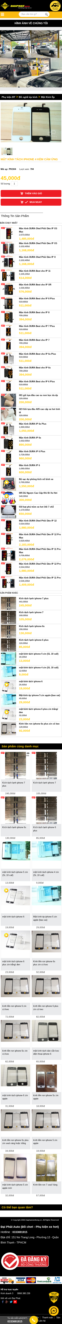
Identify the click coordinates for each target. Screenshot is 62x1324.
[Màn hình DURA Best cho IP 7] (8, 345)
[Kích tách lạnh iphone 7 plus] (8, 603)
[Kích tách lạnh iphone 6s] (8, 631)
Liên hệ (42, 1321)
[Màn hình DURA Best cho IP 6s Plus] (8, 358)
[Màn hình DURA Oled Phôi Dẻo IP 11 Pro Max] (8, 554)
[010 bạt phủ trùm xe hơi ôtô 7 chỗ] (8, 511)
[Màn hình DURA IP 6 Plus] (8, 456)
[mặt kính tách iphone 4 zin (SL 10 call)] (8, 672)
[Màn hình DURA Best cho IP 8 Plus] (8, 303)
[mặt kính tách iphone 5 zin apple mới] (15, 1167)
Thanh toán (47, 1317)
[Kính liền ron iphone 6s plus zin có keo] (8, 728)
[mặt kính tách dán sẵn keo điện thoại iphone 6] (46, 1030)
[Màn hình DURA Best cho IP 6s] (8, 372)
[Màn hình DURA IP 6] (8, 470)
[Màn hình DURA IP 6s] (8, 442)
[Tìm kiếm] (46, 14)
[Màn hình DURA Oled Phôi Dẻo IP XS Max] (8, 233)
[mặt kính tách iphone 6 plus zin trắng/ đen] (15, 940)
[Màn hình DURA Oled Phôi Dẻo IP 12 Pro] (8, 568)
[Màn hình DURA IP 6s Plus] (8, 429)
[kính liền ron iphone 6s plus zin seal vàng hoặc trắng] (15, 1120)
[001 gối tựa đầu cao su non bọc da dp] (8, 400)
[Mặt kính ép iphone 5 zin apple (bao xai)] (8, 700)
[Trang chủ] (18, 6)
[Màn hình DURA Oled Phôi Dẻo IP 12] (8, 525)
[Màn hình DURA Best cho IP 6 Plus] (8, 386)
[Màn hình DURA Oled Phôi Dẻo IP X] (8, 262)
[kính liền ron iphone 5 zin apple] (46, 1120)
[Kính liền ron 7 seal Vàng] (46, 1167)
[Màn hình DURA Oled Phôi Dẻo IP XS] (8, 248)
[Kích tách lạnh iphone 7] (8, 617)
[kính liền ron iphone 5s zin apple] (46, 1078)
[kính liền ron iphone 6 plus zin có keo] (46, 986)
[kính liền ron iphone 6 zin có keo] (15, 986)
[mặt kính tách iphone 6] (15, 895)
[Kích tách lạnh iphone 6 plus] (8, 645)
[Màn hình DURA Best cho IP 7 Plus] (8, 331)
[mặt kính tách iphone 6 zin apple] (15, 1075)
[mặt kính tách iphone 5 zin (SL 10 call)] (8, 658)
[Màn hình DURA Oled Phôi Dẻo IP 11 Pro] (8, 582)
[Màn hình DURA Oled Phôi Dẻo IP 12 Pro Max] (8, 539)
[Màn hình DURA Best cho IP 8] (8, 317)
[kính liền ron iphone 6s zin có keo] (15, 1030)
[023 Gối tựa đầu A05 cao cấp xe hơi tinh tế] (8, 414)
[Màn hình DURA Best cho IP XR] (8, 289)
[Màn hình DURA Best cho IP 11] (8, 275)
